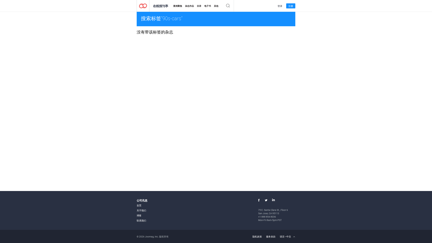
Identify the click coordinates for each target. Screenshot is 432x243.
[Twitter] (266, 200)
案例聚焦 (177, 5)
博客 (139, 215)
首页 (139, 205)
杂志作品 (189, 5)
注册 (290, 6)
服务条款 (271, 236)
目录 (199, 5)
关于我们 (141, 210)
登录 (280, 6)
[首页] (143, 5)
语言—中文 (286, 236)
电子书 (207, 5)
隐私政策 (257, 236)
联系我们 (141, 220)
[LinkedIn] (273, 200)
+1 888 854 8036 (267, 216)
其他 (216, 5)
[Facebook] (258, 200)
